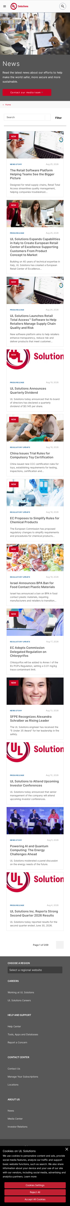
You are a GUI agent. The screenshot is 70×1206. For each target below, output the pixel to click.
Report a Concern (17, 1042)
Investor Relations (17, 1126)
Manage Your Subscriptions (23, 1076)
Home (8, 104)
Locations (13, 1084)
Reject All (35, 1192)
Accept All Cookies (35, 1199)
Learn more (30, 1176)
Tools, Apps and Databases (23, 1034)
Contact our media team (25, 92)
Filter (58, 117)
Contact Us (14, 1068)
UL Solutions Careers (19, 1000)
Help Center (14, 1026)
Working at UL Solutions (21, 992)
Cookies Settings (35, 1185)
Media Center (15, 1118)
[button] (5, 6)
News (11, 1110)
